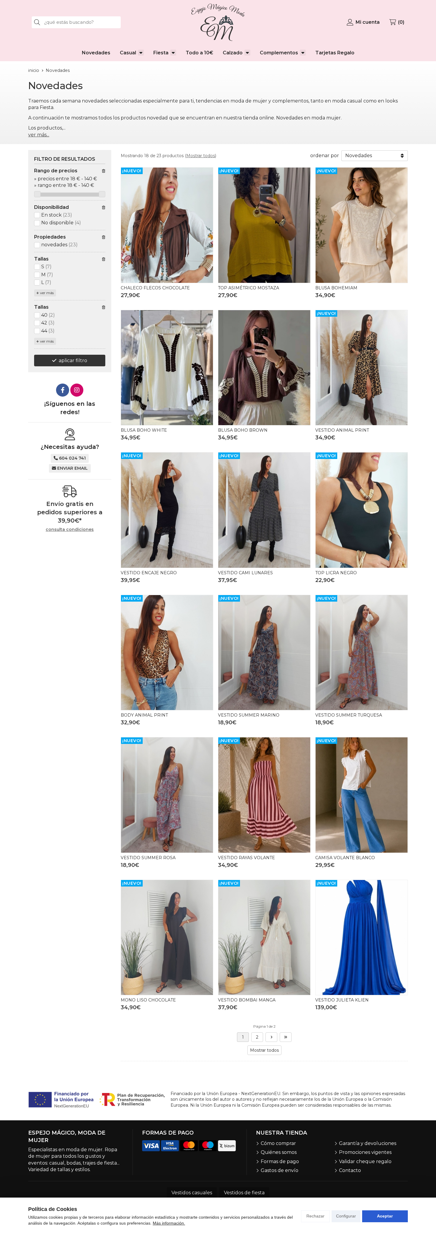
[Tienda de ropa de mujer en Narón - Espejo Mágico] (218, 22)
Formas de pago (280, 1161)
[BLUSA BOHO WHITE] (167, 367)
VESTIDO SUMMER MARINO (248, 715)
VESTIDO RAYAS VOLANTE (246, 857)
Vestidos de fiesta (244, 1192)
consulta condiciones (70, 529)
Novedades (96, 53)
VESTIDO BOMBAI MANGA (247, 1000)
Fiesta (160, 53)
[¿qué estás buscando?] (76, 22)
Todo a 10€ (199, 53)
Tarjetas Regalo (334, 53)
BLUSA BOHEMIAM (336, 288)
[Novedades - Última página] (271, 1037)
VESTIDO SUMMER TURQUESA (348, 715)
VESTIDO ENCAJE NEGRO (149, 572)
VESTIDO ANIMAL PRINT (342, 430)
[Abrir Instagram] (77, 390)
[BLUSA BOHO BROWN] (264, 367)
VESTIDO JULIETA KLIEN (342, 1000)
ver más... (38, 135)
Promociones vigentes (365, 1152)
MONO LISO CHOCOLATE (148, 1000)
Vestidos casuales (191, 1192)
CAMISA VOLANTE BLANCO (345, 857)
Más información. (169, 1223)
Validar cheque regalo (365, 1161)
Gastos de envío (279, 1170)
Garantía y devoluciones (367, 1143)
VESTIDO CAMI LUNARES (245, 572)
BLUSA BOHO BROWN (243, 430)
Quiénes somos (279, 1152)
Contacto (350, 1170)
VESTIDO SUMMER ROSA (148, 857)
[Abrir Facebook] (63, 390)
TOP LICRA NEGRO (336, 572)
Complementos (279, 53)
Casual (128, 53)
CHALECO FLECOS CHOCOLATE (155, 288)
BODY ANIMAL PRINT (144, 715)
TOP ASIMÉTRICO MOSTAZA (248, 288)
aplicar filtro (73, 360)
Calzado (233, 53)
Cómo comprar (278, 1143)
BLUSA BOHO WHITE (144, 430)
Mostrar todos (200, 155)
